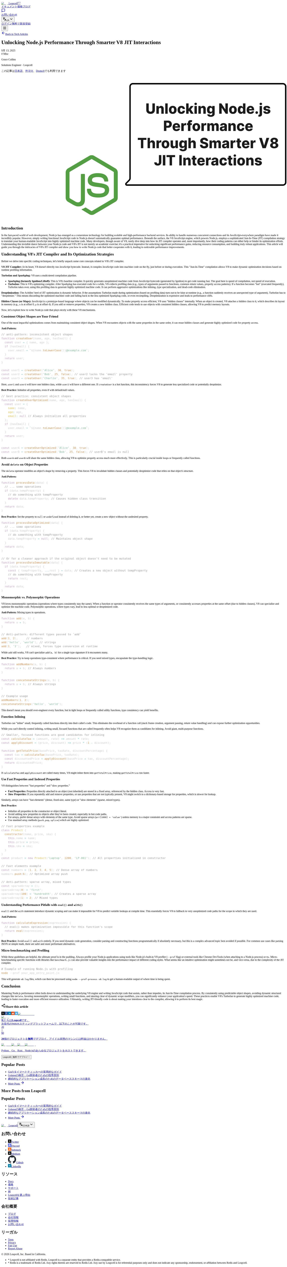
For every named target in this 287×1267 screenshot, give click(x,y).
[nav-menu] (4, 28)
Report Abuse (15, 1248)
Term (10, 1239)
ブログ (27, 6)
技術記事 (13, 1198)
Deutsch (40, 70)
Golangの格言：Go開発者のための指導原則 (33, 1075)
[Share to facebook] (6, 1014)
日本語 (19, 70)
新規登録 (21, 23)
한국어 (29, 70)
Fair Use (12, 1245)
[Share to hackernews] (26, 1014)
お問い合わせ (16, 1224)
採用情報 (13, 1220)
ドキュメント (9, 6)
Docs (10, 1181)
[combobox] (8, 19)
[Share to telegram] (16, 1014)
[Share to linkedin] (9, 1014)
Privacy (12, 1242)
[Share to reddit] (13, 1014)
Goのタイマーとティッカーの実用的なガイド (35, 1071)
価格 (20, 6)
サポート (13, 1188)
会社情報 (13, 1217)
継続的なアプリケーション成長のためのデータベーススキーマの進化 (49, 1078)
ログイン (6, 23)
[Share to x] (3, 1014)
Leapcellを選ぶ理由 (19, 1195)
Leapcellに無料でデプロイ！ (16, 1057)
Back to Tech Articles (16, 34)
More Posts (14, 1083)
